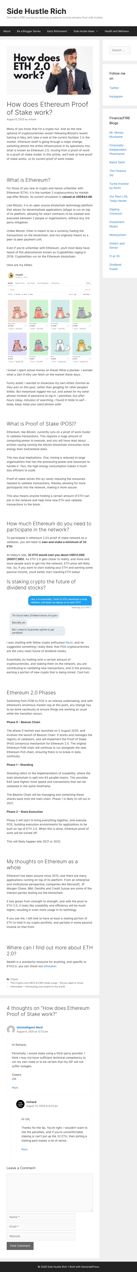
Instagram (116, 96)
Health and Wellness (117, 31)
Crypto (14, 979)
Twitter (114, 88)
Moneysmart (117, 235)
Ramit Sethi (117, 162)
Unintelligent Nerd (30, 1027)
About (6, 31)
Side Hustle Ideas (84, 31)
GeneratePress (90, 1266)
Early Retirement (57, 31)
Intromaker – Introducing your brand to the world (37, 986)
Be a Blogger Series (29, 31)
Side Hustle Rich (36, 11)
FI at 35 (114, 256)
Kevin (69, 642)
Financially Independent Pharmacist (117, 149)
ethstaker (50, 966)
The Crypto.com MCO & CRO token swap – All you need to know (46, 982)
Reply (15, 1087)
